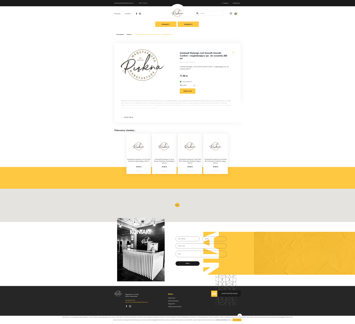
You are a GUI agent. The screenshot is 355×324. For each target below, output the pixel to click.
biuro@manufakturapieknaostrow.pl (123, 3)
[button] (232, 52)
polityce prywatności (222, 320)
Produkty (117, 14)
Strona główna (120, 34)
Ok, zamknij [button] (237, 320)
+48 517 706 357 (143, 3)
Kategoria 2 (188, 24)
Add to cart (188, 91)
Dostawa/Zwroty (173, 301)
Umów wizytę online (229, 293)
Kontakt (127, 14)
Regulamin (171, 303)
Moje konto (171, 298)
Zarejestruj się (236, 3)
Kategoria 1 (166, 24)
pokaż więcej (128, 117)
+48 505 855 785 (130, 300)
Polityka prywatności (174, 306)
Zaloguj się (225, 3)
